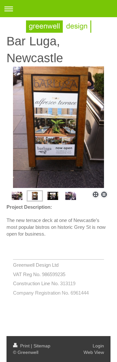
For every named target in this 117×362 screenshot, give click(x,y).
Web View (94, 352)
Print (25, 345)
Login (98, 345)
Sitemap (41, 345)
